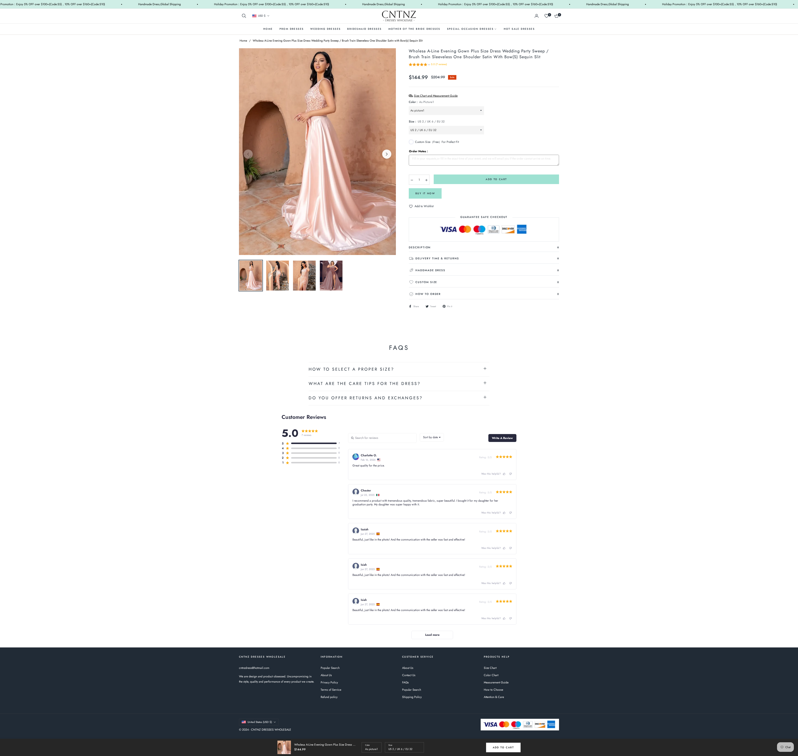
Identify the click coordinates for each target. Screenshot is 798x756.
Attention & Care (494, 697)
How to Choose (493, 690)
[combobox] (432, 437)
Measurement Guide (496, 682)
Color (367, 745)
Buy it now (425, 193)
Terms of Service (331, 690)
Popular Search (330, 668)
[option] (317, 151)
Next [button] (386, 154)
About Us (326, 675)
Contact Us (408, 675)
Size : (427, 121)
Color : (421, 102)
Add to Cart (503, 747)
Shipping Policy (412, 697)
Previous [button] (248, 154)
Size (390, 745)
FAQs (405, 682)
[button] (244, 15)
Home (243, 40)
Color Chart (491, 675)
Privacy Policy (329, 682)
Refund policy (329, 697)
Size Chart (490, 668)
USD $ (262, 16)
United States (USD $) (260, 722)
